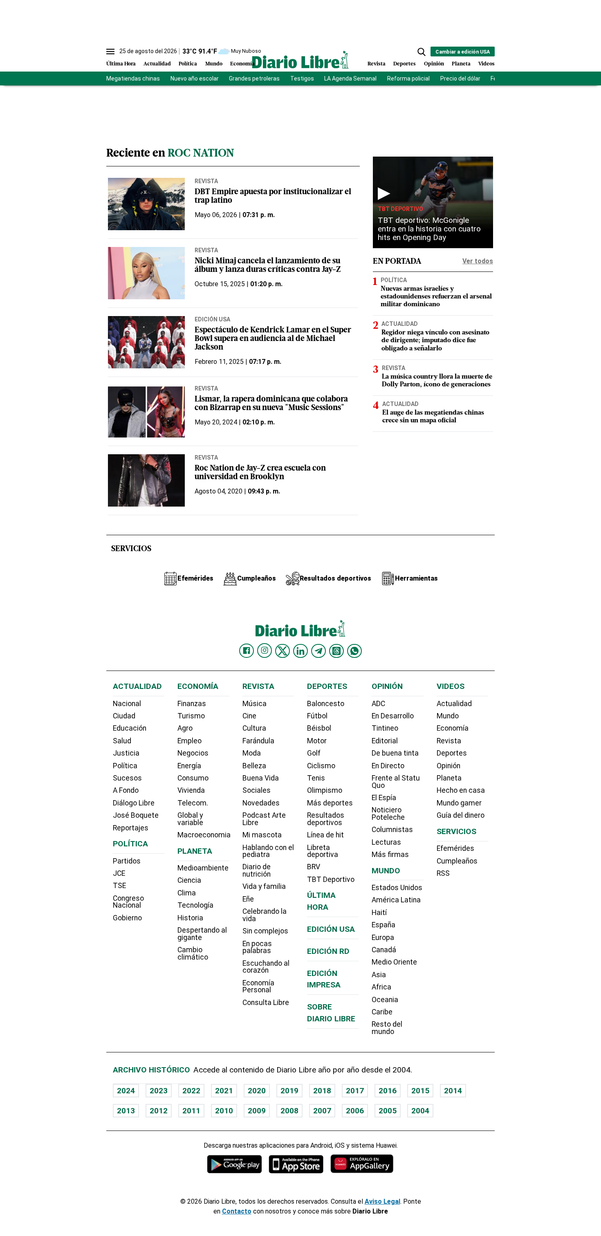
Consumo (193, 778)
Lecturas (386, 842)
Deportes (404, 64)
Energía (189, 766)
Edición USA (212, 319)
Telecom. (192, 803)
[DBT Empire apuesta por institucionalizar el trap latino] (146, 204)
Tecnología (195, 905)
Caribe (382, 1012)
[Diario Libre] (300, 59)
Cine (249, 716)
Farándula (258, 741)
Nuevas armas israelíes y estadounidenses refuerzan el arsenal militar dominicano (436, 297)
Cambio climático (192, 953)
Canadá (384, 950)
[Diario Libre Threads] (336, 651)
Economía (242, 64)
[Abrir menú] (110, 51)
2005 (388, 1110)
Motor (317, 741)
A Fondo (126, 790)
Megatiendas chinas (133, 78)
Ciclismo (321, 766)
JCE (119, 873)
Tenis (316, 778)
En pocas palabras (257, 947)
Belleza (254, 766)
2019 (289, 1090)
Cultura (254, 728)
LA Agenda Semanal (350, 78)
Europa (383, 937)
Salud (122, 741)
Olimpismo (324, 790)
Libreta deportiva (322, 851)
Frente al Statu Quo (396, 782)
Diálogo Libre (134, 803)
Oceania (385, 1000)
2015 (420, 1090)
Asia (379, 975)
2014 (453, 1090)
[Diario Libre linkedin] (300, 651)
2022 (191, 1090)
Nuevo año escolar (194, 78)
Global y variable (190, 819)
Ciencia (189, 880)
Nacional (127, 704)
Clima (186, 893)
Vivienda (191, 790)
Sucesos (127, 778)
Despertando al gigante (202, 934)
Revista (377, 64)
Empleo (189, 741)
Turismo (191, 716)
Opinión (434, 64)
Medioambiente (203, 868)
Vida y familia (264, 886)
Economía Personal (258, 986)
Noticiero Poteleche (388, 813)
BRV (313, 867)
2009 (257, 1110)
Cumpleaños (457, 861)
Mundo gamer (459, 803)
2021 (224, 1090)
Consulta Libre (265, 1002)
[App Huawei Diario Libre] (362, 1164)
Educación (129, 728)
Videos (486, 64)
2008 (289, 1110)
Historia (190, 918)
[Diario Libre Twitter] (282, 651)
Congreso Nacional (128, 902)
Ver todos (477, 261)
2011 (191, 1110)
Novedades (261, 803)
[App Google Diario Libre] (234, 1164)
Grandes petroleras (254, 78)
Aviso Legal (382, 1201)
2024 (126, 1090)
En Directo (388, 766)
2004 (420, 1110)
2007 (322, 1110)
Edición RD (328, 951)
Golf (314, 753)
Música (254, 704)
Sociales (256, 790)
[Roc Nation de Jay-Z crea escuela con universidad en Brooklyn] (146, 480)
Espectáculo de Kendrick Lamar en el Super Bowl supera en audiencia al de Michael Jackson (273, 339)
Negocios (193, 753)
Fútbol (317, 716)
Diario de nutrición (256, 870)
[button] (421, 52)
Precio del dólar (460, 78)
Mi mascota (262, 835)
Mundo (213, 64)
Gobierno (127, 918)
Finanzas (191, 704)
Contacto (236, 1211)
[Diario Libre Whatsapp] (354, 651)
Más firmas (390, 854)
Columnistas (392, 829)
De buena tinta (395, 753)
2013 (126, 1110)
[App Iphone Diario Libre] (296, 1164)
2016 (388, 1090)
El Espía (384, 798)
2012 (159, 1110)
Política (188, 64)
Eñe (248, 899)
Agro (185, 728)
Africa (381, 987)
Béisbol (319, 728)
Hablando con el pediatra (268, 851)
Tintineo (385, 728)
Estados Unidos (397, 888)
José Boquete (136, 815)
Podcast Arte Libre (264, 819)
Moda (251, 753)
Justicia (126, 753)
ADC (378, 704)
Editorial (385, 741)
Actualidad (157, 64)
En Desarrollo (393, 716)
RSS (443, 873)
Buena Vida (260, 778)
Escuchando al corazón (265, 967)
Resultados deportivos (325, 819)
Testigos (302, 78)
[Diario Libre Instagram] (264, 650)
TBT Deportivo (400, 209)
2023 (159, 1090)
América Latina (396, 900)
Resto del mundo (387, 1028)
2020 (257, 1090)
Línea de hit (325, 835)
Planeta (461, 64)
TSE (119, 886)
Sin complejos (265, 931)
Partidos (127, 861)
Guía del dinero (460, 815)
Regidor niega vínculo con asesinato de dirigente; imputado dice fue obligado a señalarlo (435, 341)
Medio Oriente (394, 962)
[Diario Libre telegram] (318, 651)
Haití (379, 912)
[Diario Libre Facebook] (246, 651)
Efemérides (455, 848)
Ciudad (124, 716)
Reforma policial (408, 78)
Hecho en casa (461, 790)
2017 (355, 1090)
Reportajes (130, 828)
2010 (224, 1110)
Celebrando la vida (264, 915)
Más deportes (330, 803)
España (383, 925)
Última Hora (121, 64)
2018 (322, 1090)
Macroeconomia (204, 835)
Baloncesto (325, 704)
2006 (355, 1110)
